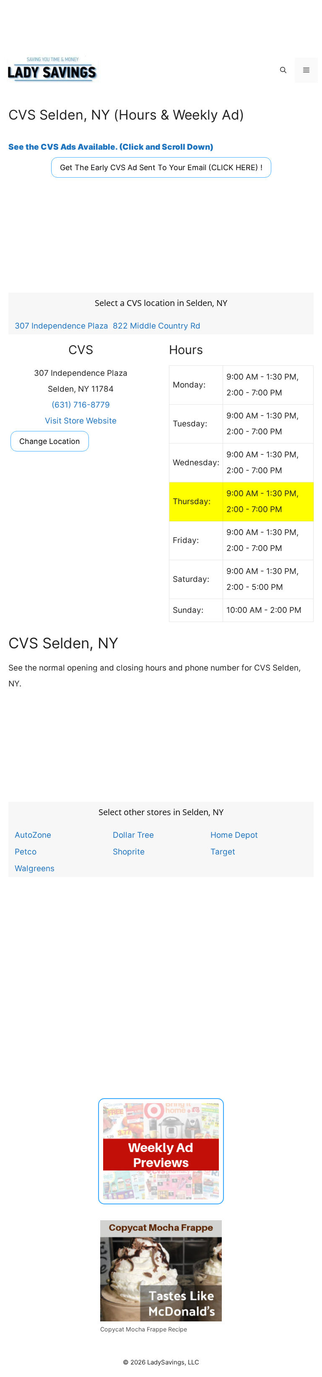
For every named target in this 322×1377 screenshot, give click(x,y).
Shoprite (129, 851)
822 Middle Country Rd (156, 325)
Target (222, 851)
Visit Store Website (81, 421)
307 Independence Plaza (61, 325)
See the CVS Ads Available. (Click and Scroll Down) (110, 147)
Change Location (49, 441)
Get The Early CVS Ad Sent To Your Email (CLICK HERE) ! (161, 167)
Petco (25, 851)
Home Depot (234, 834)
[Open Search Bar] (283, 70)
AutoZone (33, 834)
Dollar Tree (133, 834)
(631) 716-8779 (81, 405)
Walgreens (35, 868)
